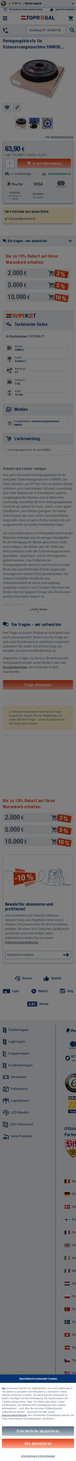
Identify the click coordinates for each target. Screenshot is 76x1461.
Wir (4, 1388)
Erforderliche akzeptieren (38, 1431)
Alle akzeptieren (38, 1443)
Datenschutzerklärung (14, 1415)
